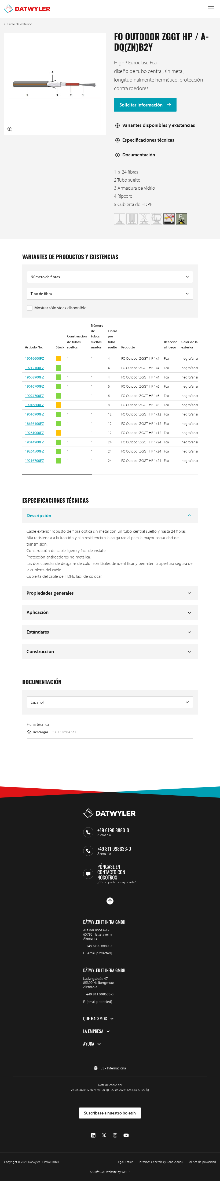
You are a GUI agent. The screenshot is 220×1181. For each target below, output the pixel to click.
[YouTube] (126, 1135)
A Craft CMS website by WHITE (110, 1172)
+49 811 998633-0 (99, 994)
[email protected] (99, 953)
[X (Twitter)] (104, 1135)
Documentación (138, 155)
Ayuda (88, 1044)
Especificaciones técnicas (148, 140)
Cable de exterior (19, 24)
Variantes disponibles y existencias (158, 125)
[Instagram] (115, 1135)
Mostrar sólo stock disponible (60, 307)
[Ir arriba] (110, 901)
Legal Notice (125, 1162)
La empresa (93, 1031)
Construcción (40, 651)
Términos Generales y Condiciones (160, 1162)
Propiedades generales (50, 593)
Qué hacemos (95, 1018)
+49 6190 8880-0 (99, 945)
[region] (109, 399)
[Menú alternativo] (211, 8)
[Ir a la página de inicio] (27, 9)
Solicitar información (141, 105)
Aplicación (38, 612)
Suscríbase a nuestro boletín (110, 1113)
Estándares (38, 632)
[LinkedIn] (93, 1135)
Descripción (39, 515)
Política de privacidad (202, 1162)
